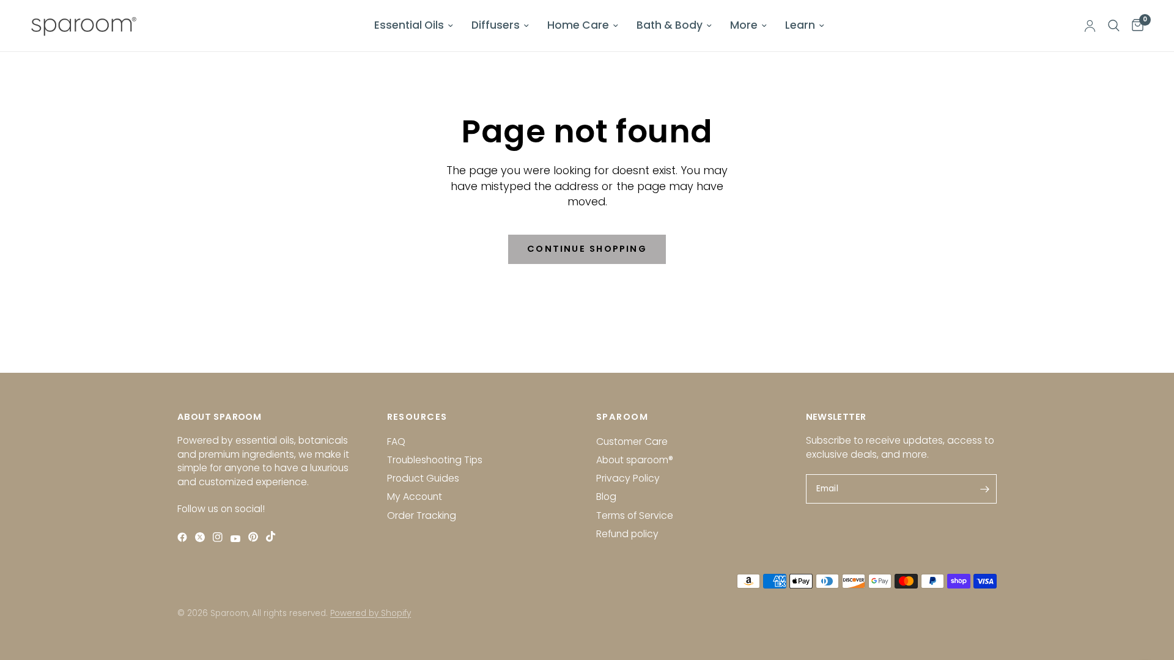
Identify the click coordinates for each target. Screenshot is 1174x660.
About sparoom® (634, 460)
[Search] (1114, 25)
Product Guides (423, 478)
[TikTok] (273, 536)
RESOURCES (417, 417)
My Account (414, 497)
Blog (606, 497)
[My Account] (1090, 25)
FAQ (396, 442)
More (744, 25)
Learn (800, 25)
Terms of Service (634, 515)
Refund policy (627, 534)
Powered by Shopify (370, 613)
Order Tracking (421, 515)
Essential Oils (409, 25)
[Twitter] (202, 536)
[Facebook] (185, 536)
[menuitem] (413, 25)
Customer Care (632, 442)
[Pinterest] (256, 536)
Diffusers (495, 25)
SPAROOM (622, 417)
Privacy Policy (628, 478)
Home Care (578, 25)
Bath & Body (670, 25)
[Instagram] (220, 536)
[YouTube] (238, 538)
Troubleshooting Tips (434, 460)
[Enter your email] (984, 489)
